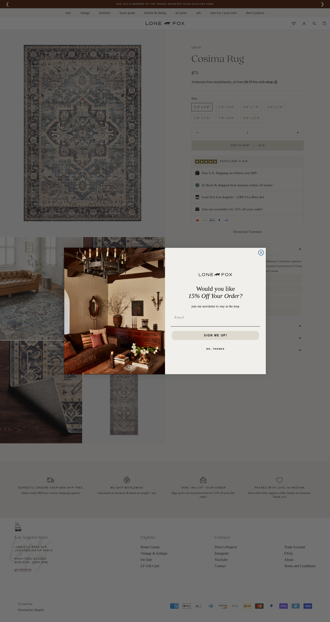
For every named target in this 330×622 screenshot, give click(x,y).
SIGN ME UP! (215, 335)
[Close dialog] (261, 252)
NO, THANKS (215, 349)
